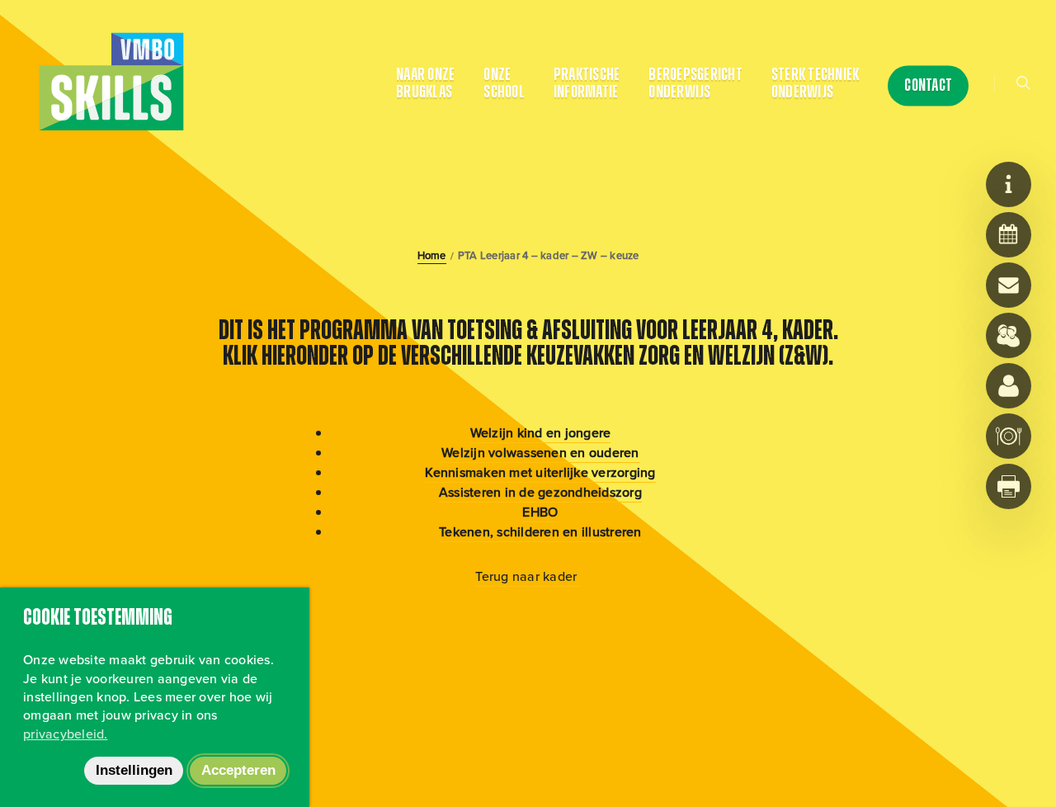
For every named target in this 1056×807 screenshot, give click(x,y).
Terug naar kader (527, 576)
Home (431, 255)
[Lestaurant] (1008, 436)
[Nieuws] (1008, 184)
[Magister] (1008, 335)
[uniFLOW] (1008, 486)
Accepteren (238, 770)
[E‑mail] (1008, 285)
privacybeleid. (65, 733)
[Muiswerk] (1008, 385)
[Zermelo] (1008, 234)
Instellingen (134, 770)
